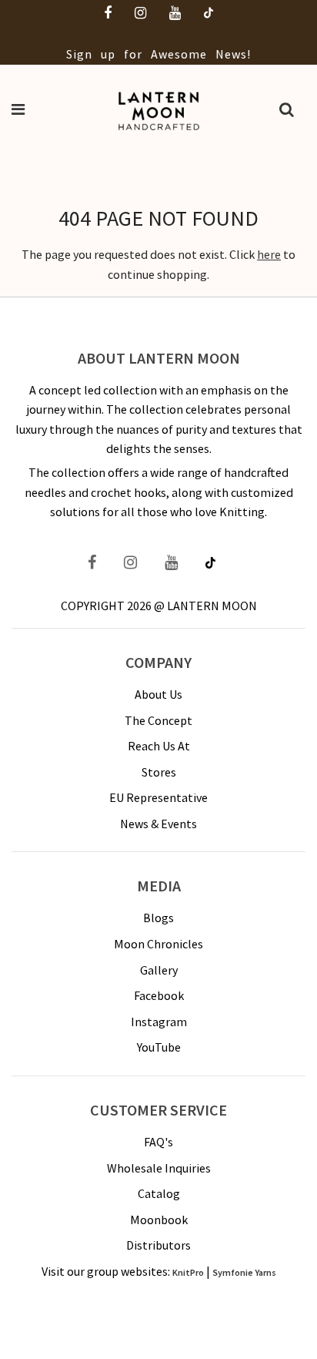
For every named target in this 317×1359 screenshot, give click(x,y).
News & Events (158, 823)
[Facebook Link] (99, 563)
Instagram (159, 1021)
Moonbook (159, 1219)
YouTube (159, 1047)
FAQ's (158, 1141)
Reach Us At (159, 745)
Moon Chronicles (158, 943)
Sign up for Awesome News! (159, 54)
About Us (158, 694)
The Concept (158, 720)
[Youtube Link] (171, 563)
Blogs (158, 917)
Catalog (159, 1193)
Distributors (158, 1245)
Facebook (159, 995)
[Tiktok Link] (210, 563)
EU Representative (158, 797)
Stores (159, 772)
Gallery (159, 970)
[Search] (286, 111)
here (269, 254)
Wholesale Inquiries (159, 1168)
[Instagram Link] (130, 563)
